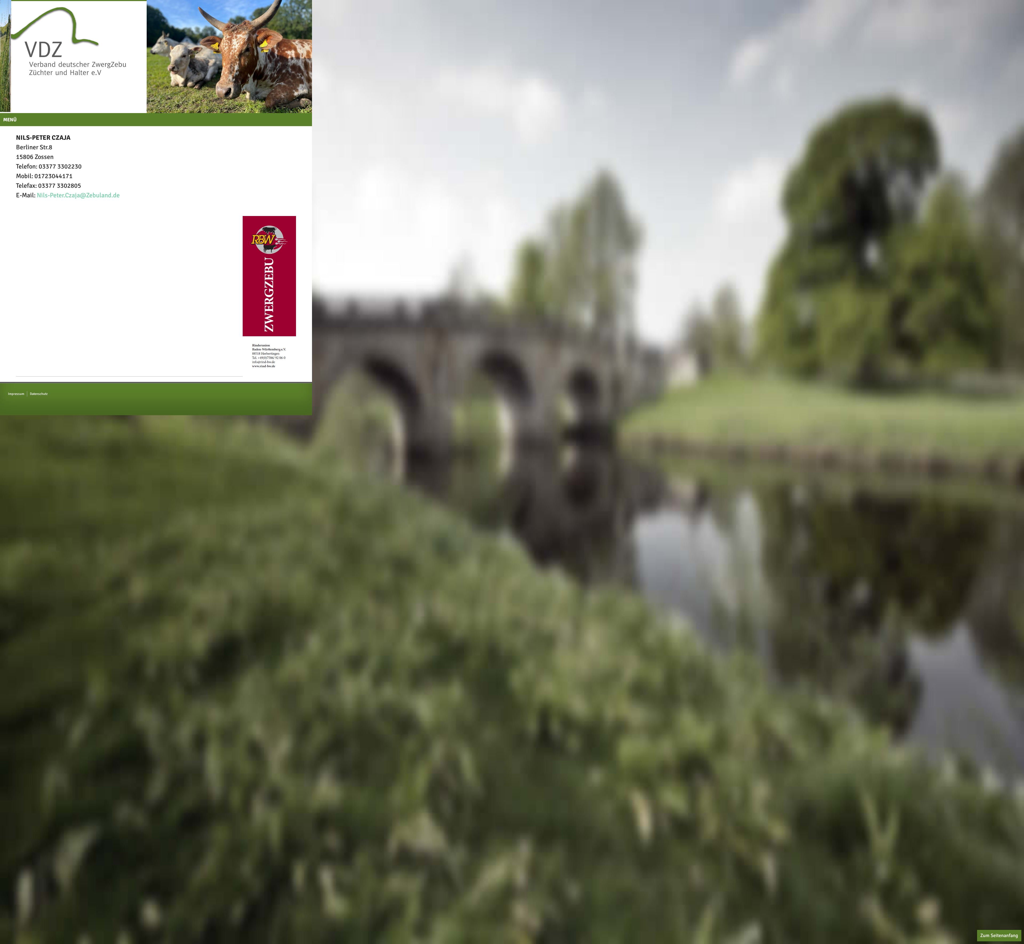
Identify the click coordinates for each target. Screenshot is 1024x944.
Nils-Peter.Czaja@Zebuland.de (78, 203)
